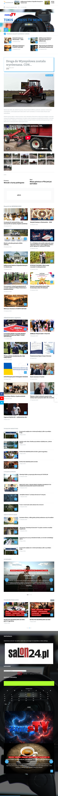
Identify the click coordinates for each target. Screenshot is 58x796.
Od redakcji (39, 573)
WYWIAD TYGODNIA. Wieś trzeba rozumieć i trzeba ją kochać (39, 266)
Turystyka (8, 615)
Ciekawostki (9, 573)
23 (33, 698)
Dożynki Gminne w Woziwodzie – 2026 (17, 38)
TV (11, 615)
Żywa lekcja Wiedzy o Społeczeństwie (14, 396)
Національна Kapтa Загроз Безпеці (40, 356)
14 (19, 696)
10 (40, 694)
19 (4, 698)
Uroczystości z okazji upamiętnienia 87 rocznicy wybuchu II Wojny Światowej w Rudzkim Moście (28, 2)
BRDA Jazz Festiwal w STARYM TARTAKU (18, 46)
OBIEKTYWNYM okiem (31, 573)
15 (26, 696)
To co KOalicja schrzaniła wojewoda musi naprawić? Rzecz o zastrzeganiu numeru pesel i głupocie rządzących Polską (41, 244)
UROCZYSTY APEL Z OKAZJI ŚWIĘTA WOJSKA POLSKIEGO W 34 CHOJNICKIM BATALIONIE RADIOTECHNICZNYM (35, 485)
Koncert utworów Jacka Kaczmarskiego (41, 619)
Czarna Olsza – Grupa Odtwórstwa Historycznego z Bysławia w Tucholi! (14, 620)
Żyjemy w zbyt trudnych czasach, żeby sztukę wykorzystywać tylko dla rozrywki (42, 397)
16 (33, 696)
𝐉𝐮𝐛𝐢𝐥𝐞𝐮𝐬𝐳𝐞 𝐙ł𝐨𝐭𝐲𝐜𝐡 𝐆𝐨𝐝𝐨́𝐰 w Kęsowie (40, 333)
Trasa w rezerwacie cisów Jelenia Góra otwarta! (31, 504)
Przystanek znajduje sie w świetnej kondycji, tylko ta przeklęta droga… (35, 432)
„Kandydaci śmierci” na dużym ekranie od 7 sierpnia (32, 494)
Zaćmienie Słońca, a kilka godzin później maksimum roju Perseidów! (36, 517)
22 (26, 698)
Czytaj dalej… (42, 767)
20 (11, 698)
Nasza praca (16, 573)
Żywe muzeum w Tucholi (37, 377)
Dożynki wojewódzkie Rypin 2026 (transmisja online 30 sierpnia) (39, 287)
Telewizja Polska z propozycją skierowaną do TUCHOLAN (33, 474)
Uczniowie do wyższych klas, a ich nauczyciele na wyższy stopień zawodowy (15, 223)
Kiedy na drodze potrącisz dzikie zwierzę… (13, 243)
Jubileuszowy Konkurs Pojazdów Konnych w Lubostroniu (45, 39)
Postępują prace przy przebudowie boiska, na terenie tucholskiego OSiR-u (36, 538)
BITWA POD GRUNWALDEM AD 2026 (28, 461)
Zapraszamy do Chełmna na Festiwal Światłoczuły (46, 46)
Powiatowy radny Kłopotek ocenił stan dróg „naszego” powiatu (29, 757)
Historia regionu (13, 611)
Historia (7, 611)
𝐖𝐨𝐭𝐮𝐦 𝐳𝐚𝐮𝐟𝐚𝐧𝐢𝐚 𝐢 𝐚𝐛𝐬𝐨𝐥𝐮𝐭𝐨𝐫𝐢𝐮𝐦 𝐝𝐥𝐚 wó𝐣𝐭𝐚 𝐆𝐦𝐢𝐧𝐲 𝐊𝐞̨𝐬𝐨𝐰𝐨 (14, 356)
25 (47, 698)
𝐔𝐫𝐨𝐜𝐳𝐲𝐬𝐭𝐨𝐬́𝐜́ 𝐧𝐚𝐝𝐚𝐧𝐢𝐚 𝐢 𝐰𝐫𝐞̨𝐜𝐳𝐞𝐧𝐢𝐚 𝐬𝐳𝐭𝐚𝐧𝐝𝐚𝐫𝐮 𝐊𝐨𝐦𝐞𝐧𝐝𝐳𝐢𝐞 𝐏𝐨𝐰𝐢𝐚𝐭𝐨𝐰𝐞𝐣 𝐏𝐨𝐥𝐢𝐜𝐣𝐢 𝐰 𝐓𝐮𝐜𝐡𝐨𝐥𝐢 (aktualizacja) (15, 335)
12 (4, 696)
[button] (7, 580)
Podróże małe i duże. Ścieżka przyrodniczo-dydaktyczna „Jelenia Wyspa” (35, 442)
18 (47, 696)
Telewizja (14, 613)
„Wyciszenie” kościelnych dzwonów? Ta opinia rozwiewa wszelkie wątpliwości (35, 528)
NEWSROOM (22, 573)
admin (7, 68)
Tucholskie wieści (47, 573)
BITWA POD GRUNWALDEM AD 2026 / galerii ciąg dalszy (33, 451)
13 (11, 696)
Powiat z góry (24, 755)
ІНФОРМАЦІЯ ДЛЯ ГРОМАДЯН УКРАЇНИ (16, 377)
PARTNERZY (46, 615)
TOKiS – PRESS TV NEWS (23, 20)
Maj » (6, 704)
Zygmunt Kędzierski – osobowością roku (15, 417)
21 (19, 698)
